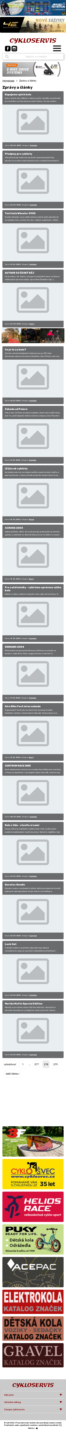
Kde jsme (9, 1395)
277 (36, 1064)
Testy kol (33, 936)
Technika (33, 145)
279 (55, 1064)
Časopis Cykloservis (14, 1409)
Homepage (8, 80)
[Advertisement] (22, 1103)
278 (46, 1064)
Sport (31, 324)
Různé (31, 519)
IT (61, 1425)
